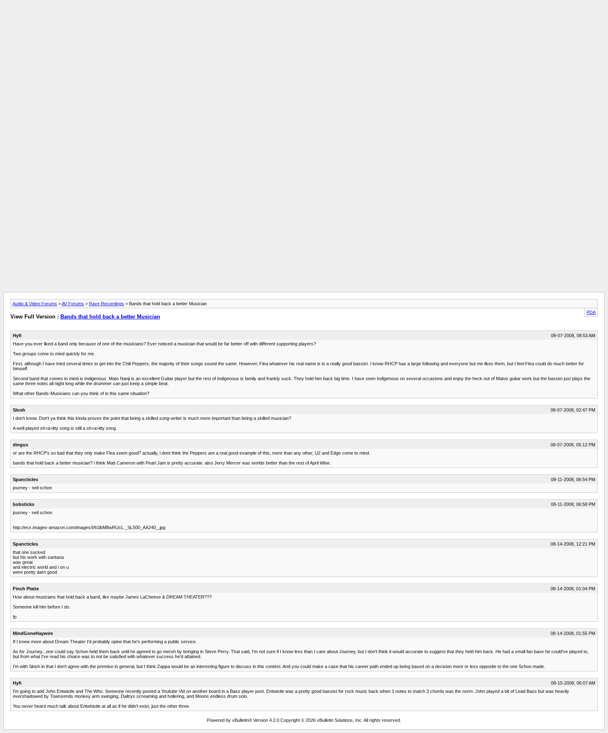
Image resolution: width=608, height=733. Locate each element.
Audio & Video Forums (34, 303)
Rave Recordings (106, 303)
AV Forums (73, 303)
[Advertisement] (304, 22)
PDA (591, 312)
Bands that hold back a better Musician (110, 317)
